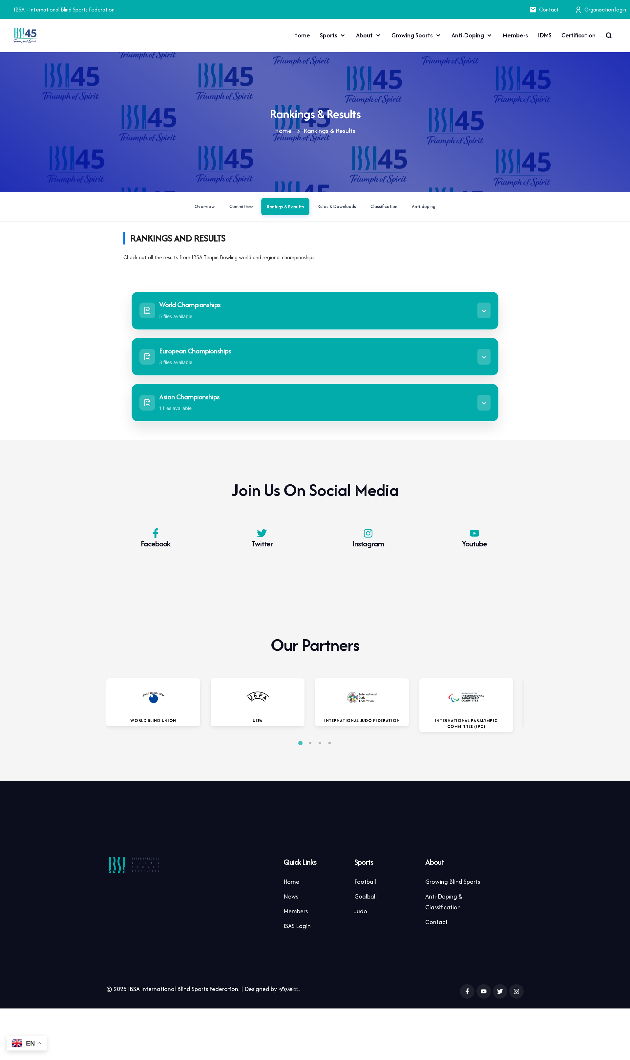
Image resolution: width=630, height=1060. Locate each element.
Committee (241, 206)
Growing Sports (412, 35)
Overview (205, 206)
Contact (549, 9)
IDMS (545, 35)
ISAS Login (297, 926)
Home (302, 35)
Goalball (365, 896)
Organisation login (605, 9)
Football (365, 881)
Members (515, 35)
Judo (360, 911)
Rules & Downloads (337, 206)
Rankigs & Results (285, 206)
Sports (328, 35)
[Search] (609, 35)
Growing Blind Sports (452, 881)
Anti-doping (423, 206)
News (291, 896)
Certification (578, 35)
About (364, 35)
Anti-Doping (468, 35)
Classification (383, 206)
